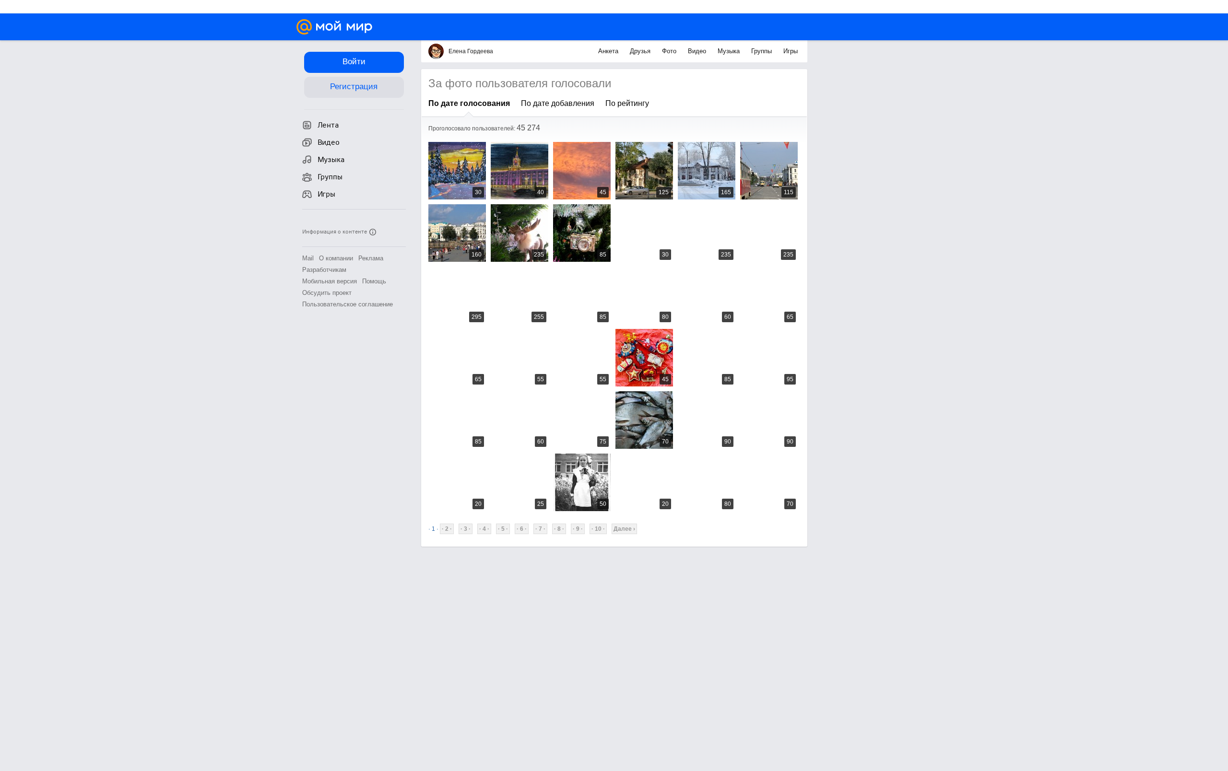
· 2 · (447, 529)
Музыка (730, 51)
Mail (308, 258)
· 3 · (465, 529)
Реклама (370, 258)
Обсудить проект (327, 292)
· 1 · (433, 529)
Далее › (624, 529)
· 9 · (578, 529)
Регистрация (354, 86)
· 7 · (540, 529)
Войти (354, 61)
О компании (336, 258)
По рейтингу (627, 103)
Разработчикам (324, 269)
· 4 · (484, 529)
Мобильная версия (329, 281)
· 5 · (503, 529)
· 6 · (522, 529)
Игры (790, 51)
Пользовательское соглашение (347, 304)
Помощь (374, 281)
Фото (670, 51)
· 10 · (598, 529)
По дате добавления (557, 103)
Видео (698, 51)
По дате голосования (469, 103)
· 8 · (559, 529)
